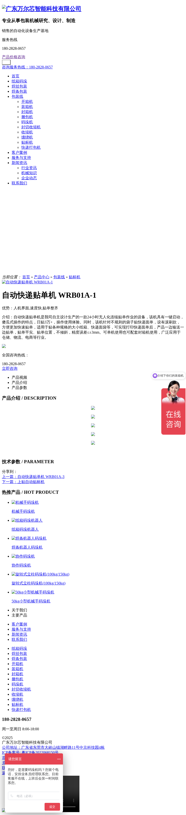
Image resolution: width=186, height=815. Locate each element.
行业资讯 (29, 168)
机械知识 (29, 173)
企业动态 (29, 178)
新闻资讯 (19, 163)
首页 (15, 76)
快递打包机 (31, 147)
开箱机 (27, 101)
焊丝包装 (19, 86)
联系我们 (19, 183)
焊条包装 (19, 91)
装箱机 (27, 107)
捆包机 (27, 117)
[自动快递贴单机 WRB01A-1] (27, 282)
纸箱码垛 (19, 81)
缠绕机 (27, 137)
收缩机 (27, 132)
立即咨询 (9, 368)
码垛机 (27, 122)
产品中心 (41, 277)
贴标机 (27, 142)
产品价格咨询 (13, 57)
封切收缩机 (31, 127)
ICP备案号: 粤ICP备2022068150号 (30, 752)
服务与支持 (21, 158)
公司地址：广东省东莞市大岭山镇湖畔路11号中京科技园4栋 (53, 747)
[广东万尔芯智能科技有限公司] (41, 9)
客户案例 (19, 152)
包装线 (17, 96)
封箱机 (27, 112)
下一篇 (23, 482)
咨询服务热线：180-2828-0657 (27, 67)
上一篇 (33, 477)
